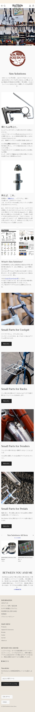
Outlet (3, 635)
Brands (3, 632)
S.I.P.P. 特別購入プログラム (9, 608)
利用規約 (4, 614)
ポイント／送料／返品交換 (9, 606)
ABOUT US (4, 603)
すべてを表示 (17, 537)
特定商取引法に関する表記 (9, 611)
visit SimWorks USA (25, 1)
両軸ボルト (11, 198)
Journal (3, 638)
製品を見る (6, 344)
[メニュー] (2, 6)
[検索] (5, 6)
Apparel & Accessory (7, 630)
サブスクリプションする (10, 684)
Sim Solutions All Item (17, 535)
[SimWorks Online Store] (17, 5)
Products (4, 627)
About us (4, 640)
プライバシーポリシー (7, 617)
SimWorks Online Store (10, 706)
